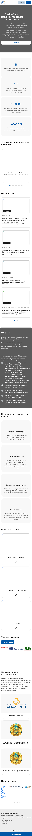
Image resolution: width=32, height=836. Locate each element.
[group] (16, 165)
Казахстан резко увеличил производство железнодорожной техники (13, 282)
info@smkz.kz (5, 823)
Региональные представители (20, 307)
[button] (9, 185)
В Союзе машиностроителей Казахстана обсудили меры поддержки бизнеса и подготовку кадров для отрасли (16, 312)
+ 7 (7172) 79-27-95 (7, 821)
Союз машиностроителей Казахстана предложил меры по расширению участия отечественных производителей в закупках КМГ (14, 221)
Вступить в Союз (16, 834)
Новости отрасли (7, 277)
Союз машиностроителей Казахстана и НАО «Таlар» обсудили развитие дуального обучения (15, 252)
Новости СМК (6, 215)
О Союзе (16, 42)
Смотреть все (7, 642)
